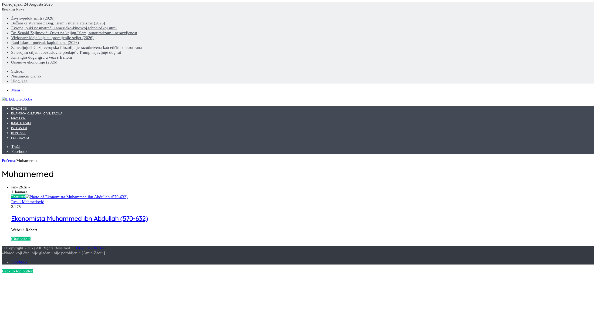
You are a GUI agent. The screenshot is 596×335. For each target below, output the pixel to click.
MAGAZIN (18, 118)
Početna (8, 160)
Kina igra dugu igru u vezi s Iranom (41, 57)
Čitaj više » (20, 239)
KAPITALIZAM (21, 123)
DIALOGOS (19, 108)
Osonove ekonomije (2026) (34, 62)
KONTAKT (18, 133)
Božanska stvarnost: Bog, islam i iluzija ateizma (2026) (58, 23)
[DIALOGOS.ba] (17, 99)
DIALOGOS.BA (90, 248)
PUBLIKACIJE (21, 138)
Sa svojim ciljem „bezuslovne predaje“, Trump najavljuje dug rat (66, 52)
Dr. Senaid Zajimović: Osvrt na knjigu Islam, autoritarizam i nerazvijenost (74, 32)
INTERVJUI (19, 128)
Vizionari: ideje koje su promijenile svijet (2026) (52, 37)
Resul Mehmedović (27, 201)
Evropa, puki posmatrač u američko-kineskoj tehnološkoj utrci (64, 28)
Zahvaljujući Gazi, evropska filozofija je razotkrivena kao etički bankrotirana (76, 47)
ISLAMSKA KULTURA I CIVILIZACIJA (36, 113)
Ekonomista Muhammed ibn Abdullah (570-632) (79, 218)
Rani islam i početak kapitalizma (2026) (45, 42)
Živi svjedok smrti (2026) (32, 18)
